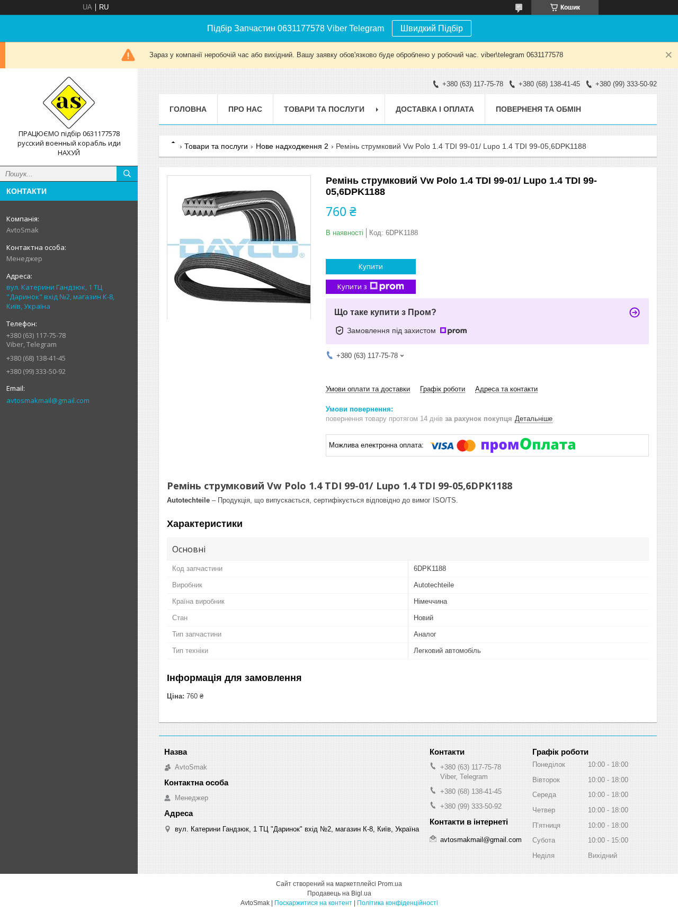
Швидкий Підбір (431, 28)
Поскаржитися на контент (313, 903)
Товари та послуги (324, 109)
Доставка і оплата (435, 109)
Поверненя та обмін (538, 109)
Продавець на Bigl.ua (339, 893)
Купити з (352, 286)
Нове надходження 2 (292, 146)
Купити (371, 266)
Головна (188, 109)
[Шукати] (127, 174)
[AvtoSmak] (69, 102)
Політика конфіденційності (397, 903)
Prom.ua (390, 884)
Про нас (245, 109)
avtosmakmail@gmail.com (48, 400)
